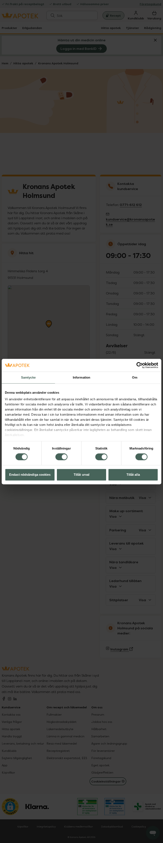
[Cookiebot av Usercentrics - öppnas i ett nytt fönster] (139, 365)
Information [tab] (81, 377)
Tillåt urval (81, 474)
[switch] (61, 457)
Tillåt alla (133, 474)
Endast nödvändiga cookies (30, 474)
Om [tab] (134, 377)
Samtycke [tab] (28, 377)
